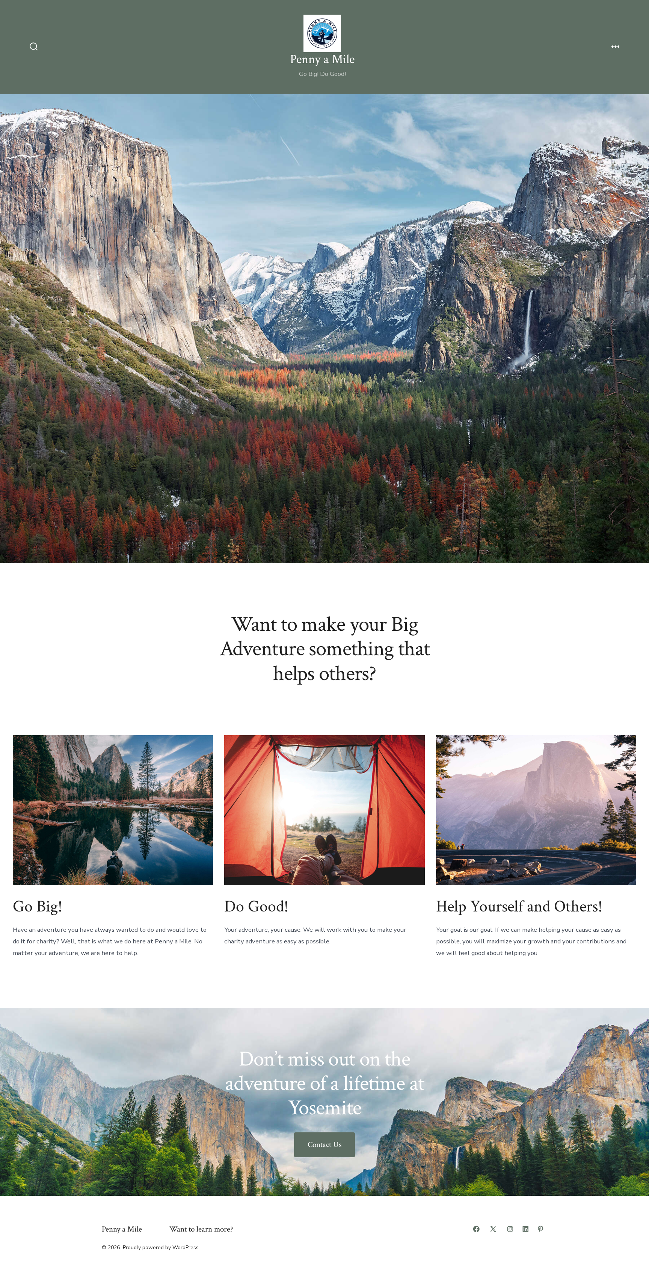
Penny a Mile (122, 1229)
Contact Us (324, 1144)
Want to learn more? (201, 1229)
